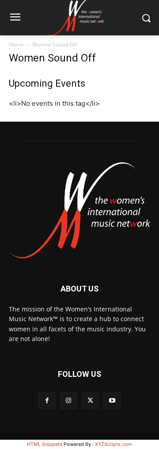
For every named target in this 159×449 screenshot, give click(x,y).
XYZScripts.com (113, 444)
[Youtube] (112, 400)
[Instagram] (68, 400)
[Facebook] (47, 400)
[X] (90, 400)
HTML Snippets (44, 444)
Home (16, 44)
